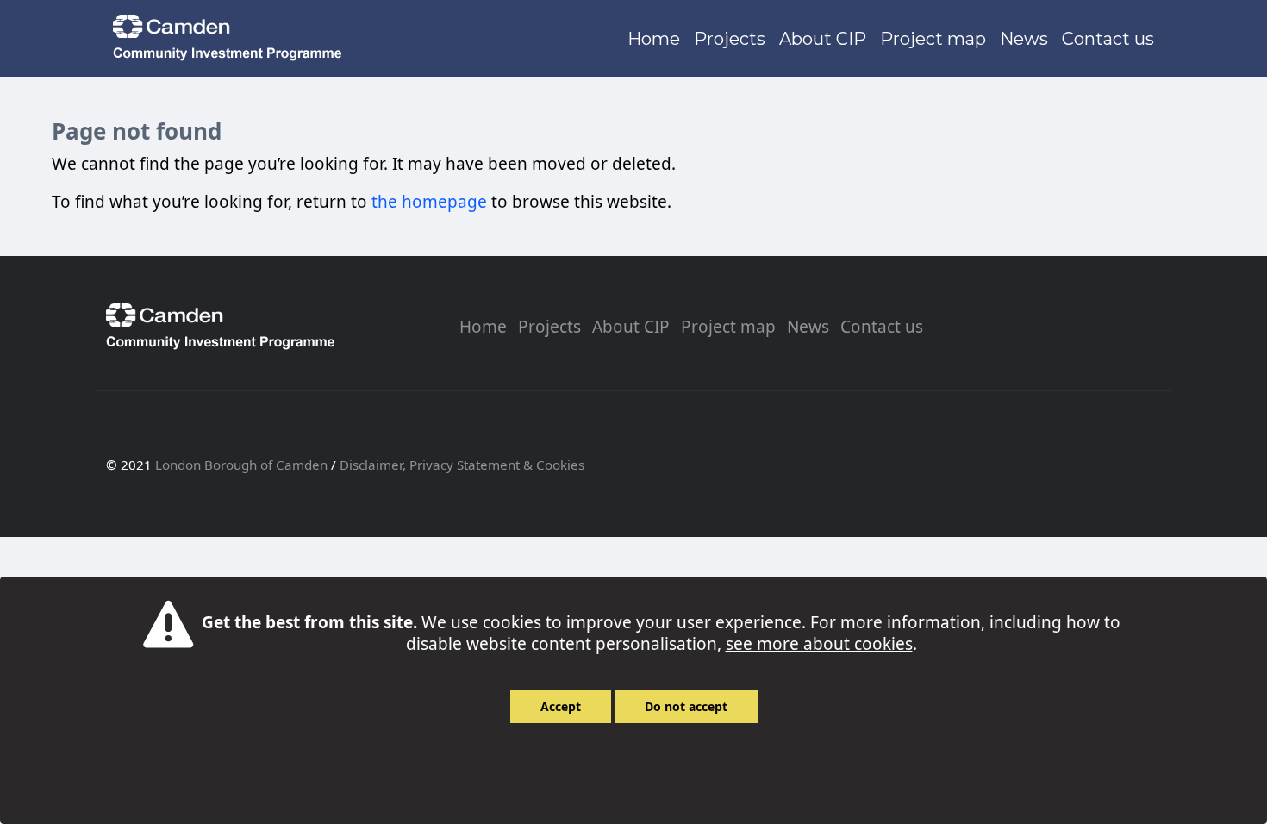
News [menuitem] (808, 326)
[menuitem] (654, 38)
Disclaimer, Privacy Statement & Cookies (462, 464)
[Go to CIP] (231, 38)
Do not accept (686, 706)
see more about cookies (819, 644)
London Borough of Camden (241, 464)
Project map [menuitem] (728, 326)
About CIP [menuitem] (631, 326)
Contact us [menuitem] (881, 326)
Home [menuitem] (483, 326)
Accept (560, 706)
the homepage (429, 201)
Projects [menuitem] (549, 326)
